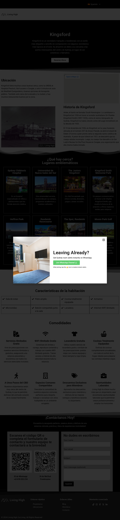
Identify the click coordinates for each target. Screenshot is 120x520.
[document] (60, 260)
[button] (104, 240)
